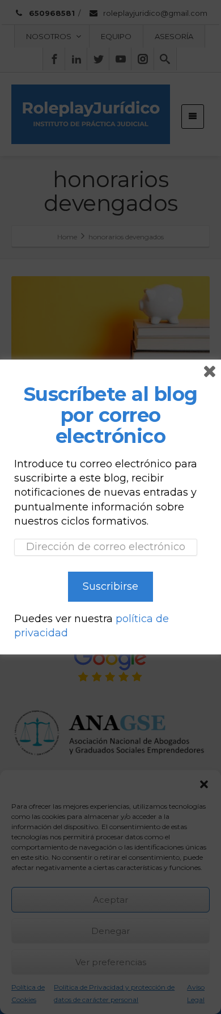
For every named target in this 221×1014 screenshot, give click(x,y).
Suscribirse (110, 586)
